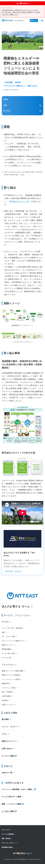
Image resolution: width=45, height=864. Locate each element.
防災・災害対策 (7, 692)
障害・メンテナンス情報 (11, 804)
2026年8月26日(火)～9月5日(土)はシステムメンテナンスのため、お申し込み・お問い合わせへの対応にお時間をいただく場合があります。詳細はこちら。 (21, 12)
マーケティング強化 (9, 688)
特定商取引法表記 (7, 847)
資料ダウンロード (9, 741)
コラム (4, 734)
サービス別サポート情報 (11, 797)
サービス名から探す (9, 653)
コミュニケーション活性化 (11, 679)
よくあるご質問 (8, 811)
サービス (5, 622)
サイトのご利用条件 (8, 834)
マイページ (34, 20)
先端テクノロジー (8, 704)
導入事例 (5, 719)
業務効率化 (5, 683)
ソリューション (8, 664)
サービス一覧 (6, 657)
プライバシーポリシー (8, 843)
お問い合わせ (7, 748)
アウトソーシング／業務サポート (13, 641)
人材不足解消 (6, 696)
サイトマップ (6, 830)
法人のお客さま (19, 20)
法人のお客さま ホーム (16, 606)
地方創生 (5, 700)
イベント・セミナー (9, 727)
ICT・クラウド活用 (8, 636)
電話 (3, 632)
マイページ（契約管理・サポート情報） (17, 789)
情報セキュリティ (8, 645)
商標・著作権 (6, 838)
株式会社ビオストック (19, 201)
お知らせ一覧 (7, 773)
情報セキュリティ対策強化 (11, 675)
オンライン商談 (8, 756)
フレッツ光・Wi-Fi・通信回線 (12, 628)
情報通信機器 (6, 649)
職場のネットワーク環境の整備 (12, 671)
